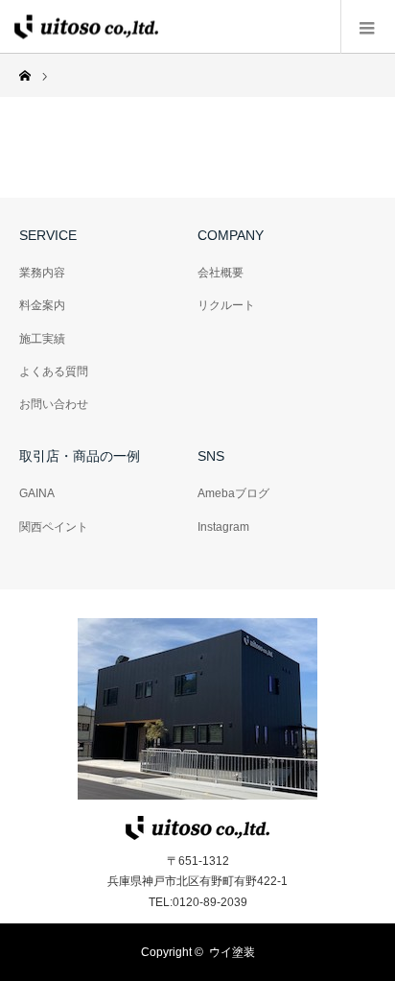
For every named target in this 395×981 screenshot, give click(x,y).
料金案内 (42, 305)
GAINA (37, 493)
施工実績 (42, 339)
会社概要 (221, 272)
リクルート (226, 305)
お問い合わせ (53, 404)
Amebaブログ (233, 493)
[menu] (367, 27)
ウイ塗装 (232, 952)
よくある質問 (53, 371)
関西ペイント (53, 527)
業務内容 (42, 272)
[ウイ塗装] (86, 26)
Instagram (223, 527)
